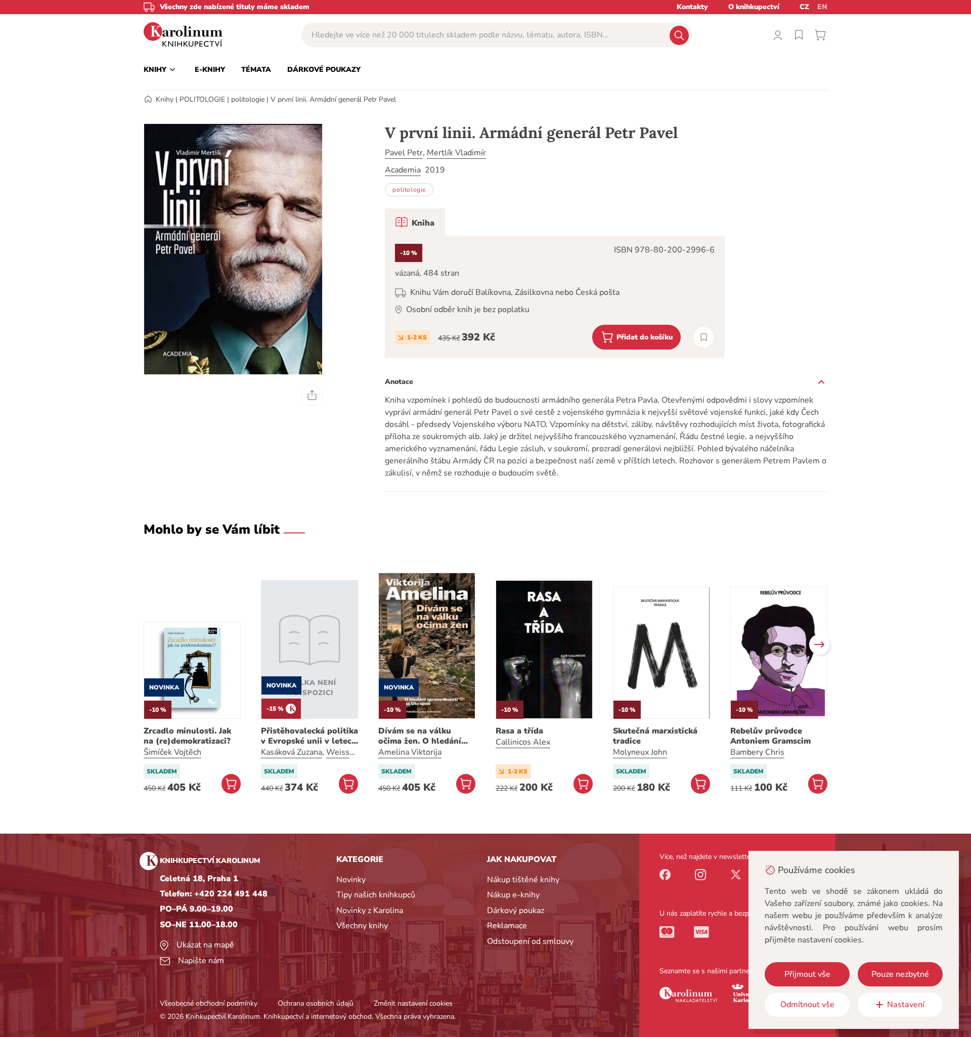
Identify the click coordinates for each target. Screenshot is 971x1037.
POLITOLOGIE (202, 99)
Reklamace (507, 925)
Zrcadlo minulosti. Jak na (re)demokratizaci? (187, 736)
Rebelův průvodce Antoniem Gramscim (770, 736)
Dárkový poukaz (515, 910)
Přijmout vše (807, 974)
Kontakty (692, 7)
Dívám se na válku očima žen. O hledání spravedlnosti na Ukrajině (419, 736)
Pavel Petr (404, 152)
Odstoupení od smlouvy (530, 941)
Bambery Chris (757, 752)
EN (822, 7)
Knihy (164, 99)
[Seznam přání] (799, 35)
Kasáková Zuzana (291, 752)
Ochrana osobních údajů (316, 1003)
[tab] (415, 222)
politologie (247, 99)
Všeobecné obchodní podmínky (208, 1003)
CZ (804, 7)
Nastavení (905, 1004)
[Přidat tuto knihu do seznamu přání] (704, 337)
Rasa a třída (519, 731)
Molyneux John (640, 752)
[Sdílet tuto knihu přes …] (312, 395)
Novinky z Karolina (369, 910)
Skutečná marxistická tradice (655, 736)
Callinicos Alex (523, 742)
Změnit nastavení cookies (413, 1003)
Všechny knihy (362, 925)
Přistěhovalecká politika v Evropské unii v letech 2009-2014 (309, 736)
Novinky (351, 879)
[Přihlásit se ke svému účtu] (778, 35)
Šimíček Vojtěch (172, 752)
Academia (403, 170)
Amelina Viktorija (410, 752)
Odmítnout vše (807, 1004)
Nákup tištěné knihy (523, 879)
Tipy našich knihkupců (375, 894)
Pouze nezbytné (900, 974)
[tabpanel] (555, 297)
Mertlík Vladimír (456, 152)
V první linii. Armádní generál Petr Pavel (333, 99)
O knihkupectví (753, 7)
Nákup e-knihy (513, 894)
